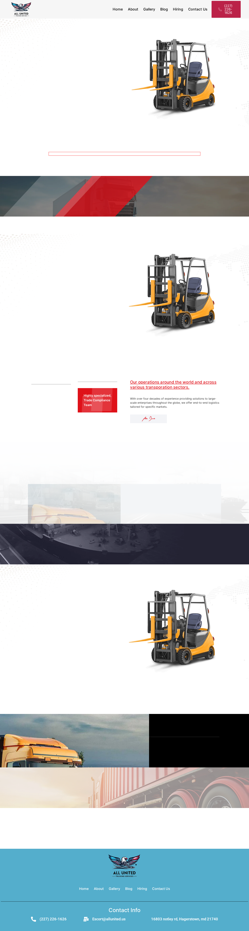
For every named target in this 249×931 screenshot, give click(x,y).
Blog (164, 9)
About (133, 9)
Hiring (178, 9)
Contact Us (197, 9)
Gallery (149, 9)
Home (118, 9)
